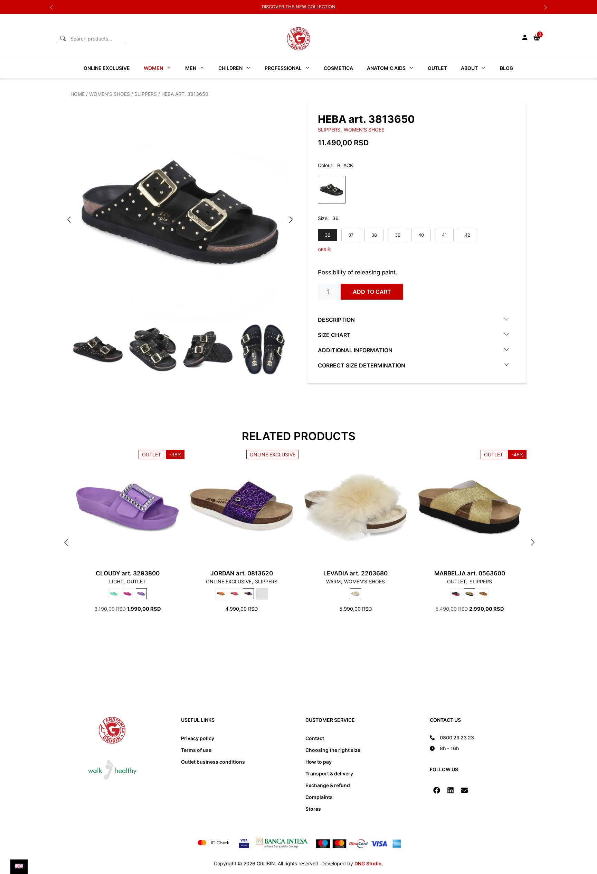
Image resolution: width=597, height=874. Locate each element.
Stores (313, 809)
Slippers (145, 94)
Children (230, 68)
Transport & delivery (329, 773)
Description (336, 319)
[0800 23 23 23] (452, 737)
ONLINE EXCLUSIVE (107, 68)
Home (77, 94)
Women (153, 68)
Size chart (334, 334)
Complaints (319, 797)
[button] (437, 790)
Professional (283, 68)
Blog (506, 68)
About (469, 68)
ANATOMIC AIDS (386, 68)
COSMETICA (338, 68)
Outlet (437, 68)
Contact (314, 738)
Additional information (355, 350)
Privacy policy (197, 738)
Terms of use (196, 750)
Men (190, 68)
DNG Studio (368, 863)
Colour (325, 165)
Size (323, 218)
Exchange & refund (327, 785)
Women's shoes (109, 94)
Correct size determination (361, 365)
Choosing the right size (332, 750)
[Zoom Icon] (180, 212)
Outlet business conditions (213, 762)
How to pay (318, 762)
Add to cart (372, 291)
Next (545, 6)
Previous (51, 6)
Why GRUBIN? (299, 6)
